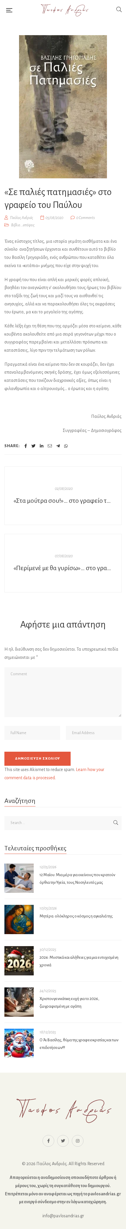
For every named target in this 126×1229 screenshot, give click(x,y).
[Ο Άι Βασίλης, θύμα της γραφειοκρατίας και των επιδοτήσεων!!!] (19, 1043)
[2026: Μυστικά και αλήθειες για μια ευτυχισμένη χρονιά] (19, 960)
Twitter (63, 1141)
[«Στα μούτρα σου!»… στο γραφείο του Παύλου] (63, 495)
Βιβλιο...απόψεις (23, 225)
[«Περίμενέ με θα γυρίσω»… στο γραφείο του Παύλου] (63, 563)
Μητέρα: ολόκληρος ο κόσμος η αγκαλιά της (76, 916)
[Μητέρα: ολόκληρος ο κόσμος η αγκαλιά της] (19, 919)
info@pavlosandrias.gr (63, 1215)
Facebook (48, 1141)
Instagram (78, 1141)
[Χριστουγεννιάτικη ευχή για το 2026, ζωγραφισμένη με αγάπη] (19, 1002)
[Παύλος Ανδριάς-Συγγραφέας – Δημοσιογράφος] (64, 10)
